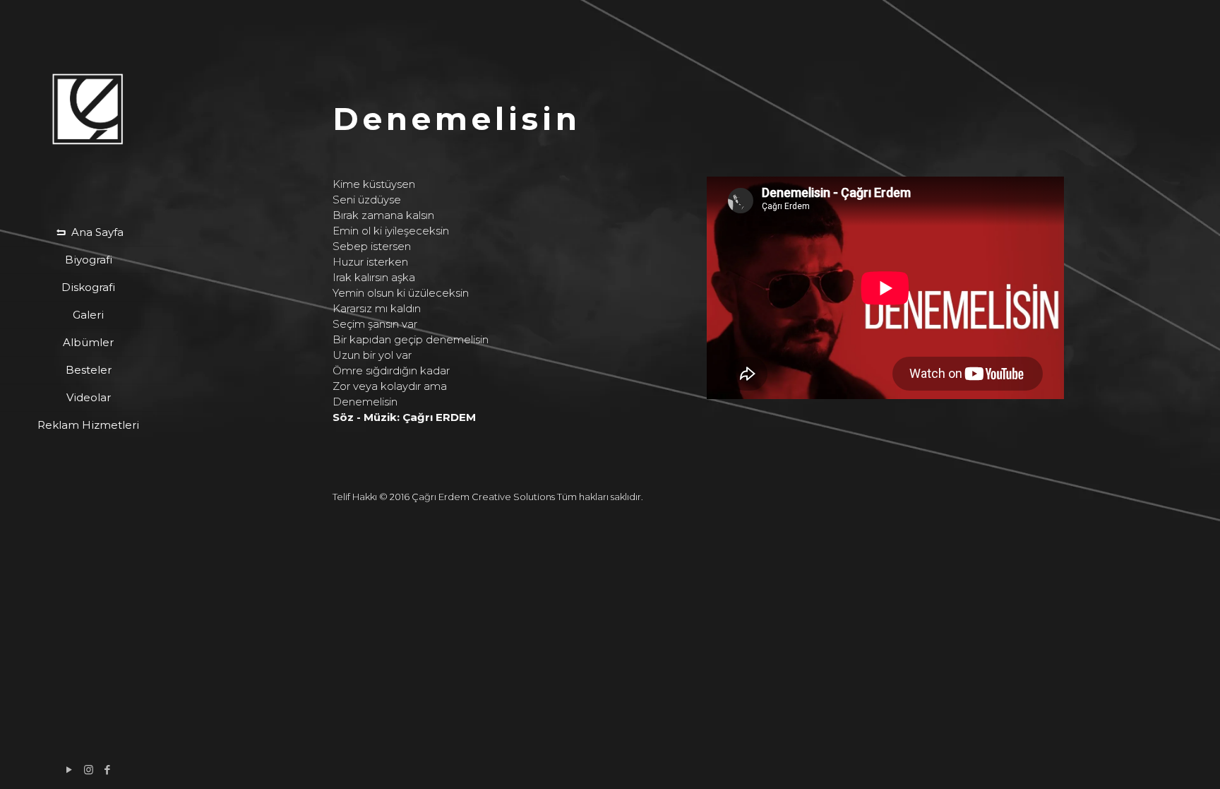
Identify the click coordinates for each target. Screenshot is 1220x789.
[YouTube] (69, 769)
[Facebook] (107, 769)
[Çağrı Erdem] (88, 109)
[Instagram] (88, 769)
